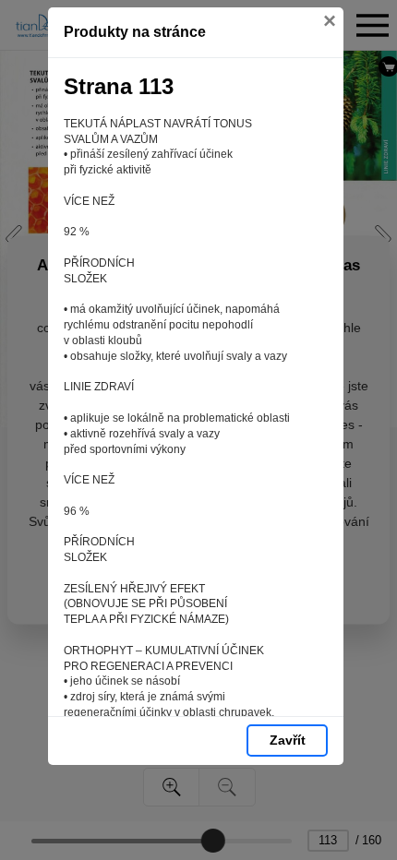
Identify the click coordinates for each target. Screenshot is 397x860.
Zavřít (288, 740)
